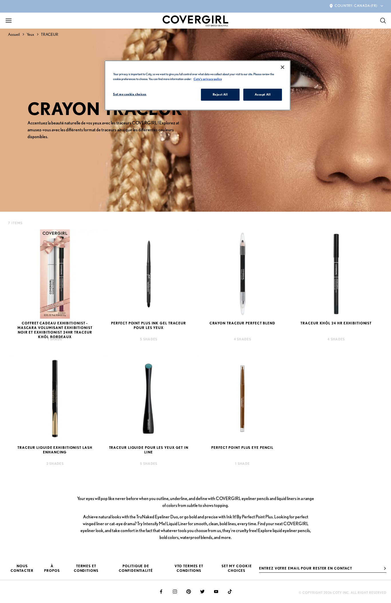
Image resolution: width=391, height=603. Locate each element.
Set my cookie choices (237, 568)
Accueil (14, 34)
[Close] (282, 67)
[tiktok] (229, 591)
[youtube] (216, 591)
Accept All (263, 94)
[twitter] (202, 591)
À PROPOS (52, 568)
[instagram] (174, 591)
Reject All (220, 94)
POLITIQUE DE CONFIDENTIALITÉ (136, 568)
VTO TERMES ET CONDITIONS (189, 568)
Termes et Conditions (86, 568)
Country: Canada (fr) (356, 5)
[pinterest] (188, 591)
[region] (197, 85)
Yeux (30, 34)
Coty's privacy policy (207, 79)
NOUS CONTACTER (22, 568)
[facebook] (161, 591)
